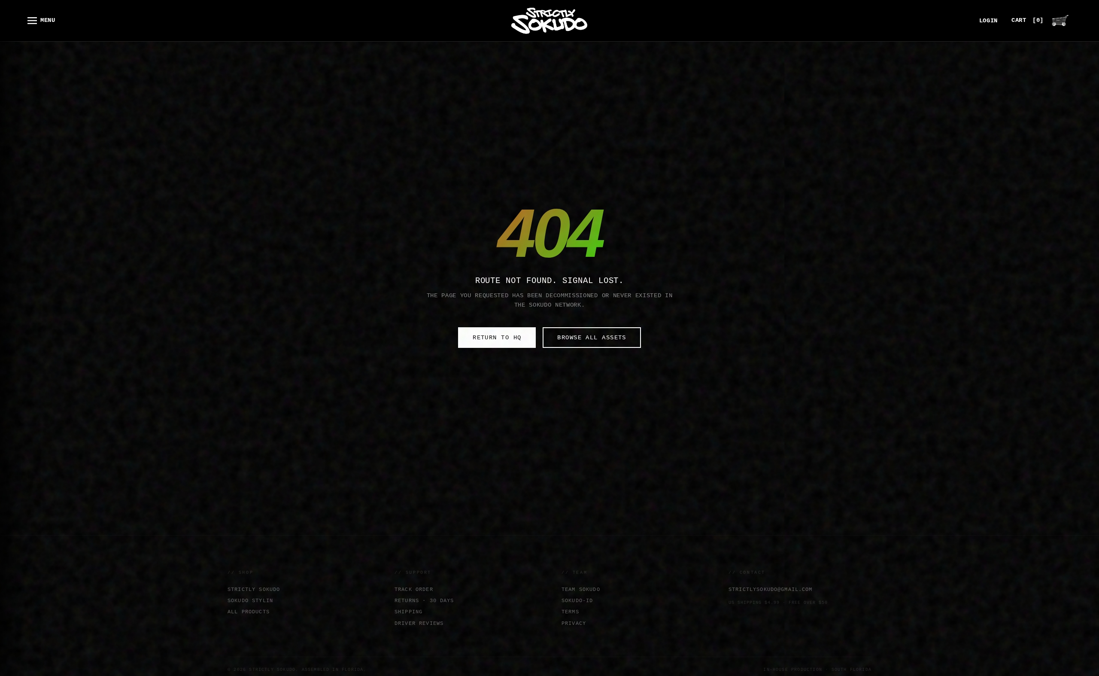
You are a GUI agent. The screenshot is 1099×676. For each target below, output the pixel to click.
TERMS (570, 612)
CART (1027, 20)
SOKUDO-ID (577, 600)
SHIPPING (408, 612)
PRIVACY (574, 623)
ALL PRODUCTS (249, 612)
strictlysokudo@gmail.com (771, 589)
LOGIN (988, 21)
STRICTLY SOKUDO (254, 589)
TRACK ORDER (414, 589)
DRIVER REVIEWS (419, 623)
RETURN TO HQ (497, 337)
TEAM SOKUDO (581, 589)
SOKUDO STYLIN (250, 600)
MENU (47, 20)
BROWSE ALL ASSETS (591, 337)
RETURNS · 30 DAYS (424, 600)
